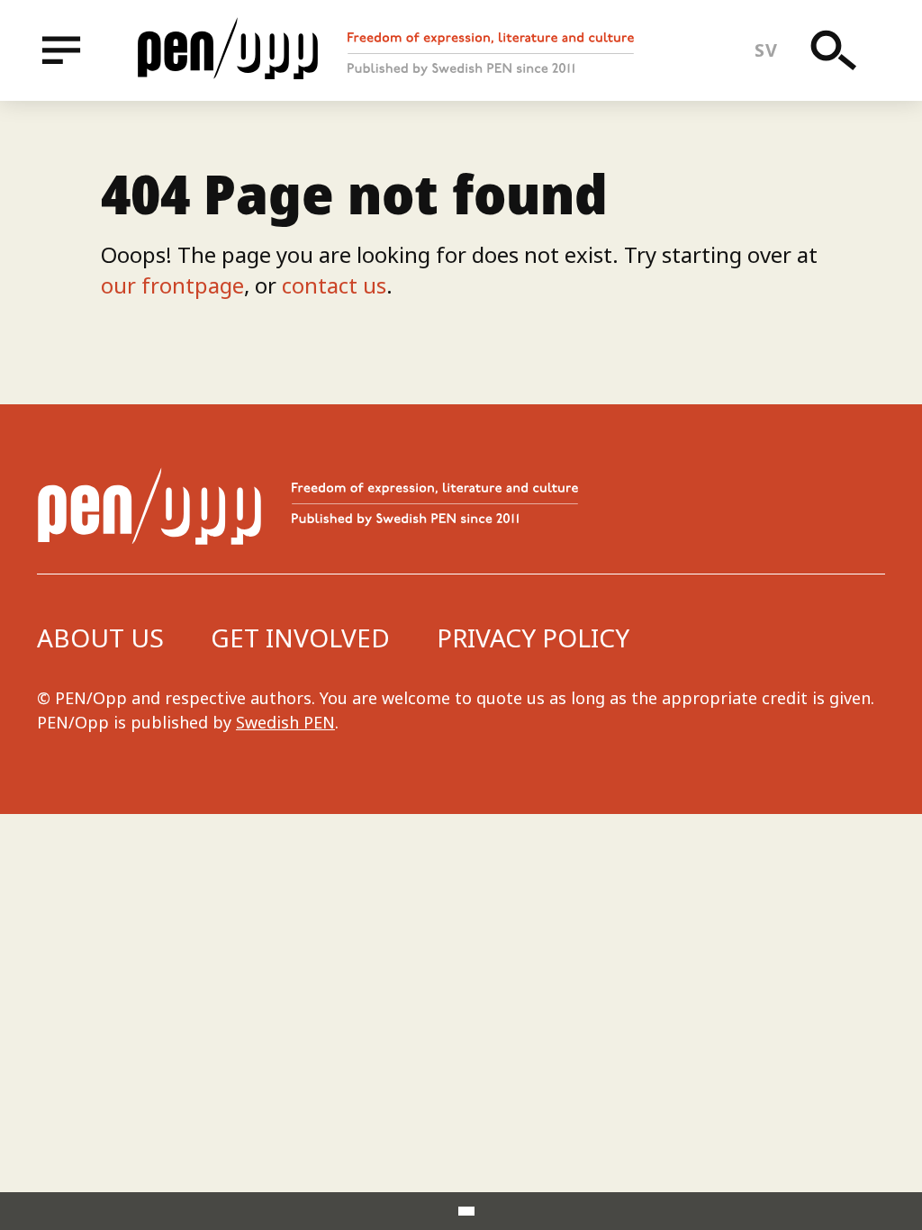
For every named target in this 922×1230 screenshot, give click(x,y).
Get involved (300, 637)
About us (100, 637)
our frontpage (172, 285)
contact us (334, 285)
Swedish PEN (285, 722)
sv (766, 50)
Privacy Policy (533, 637)
